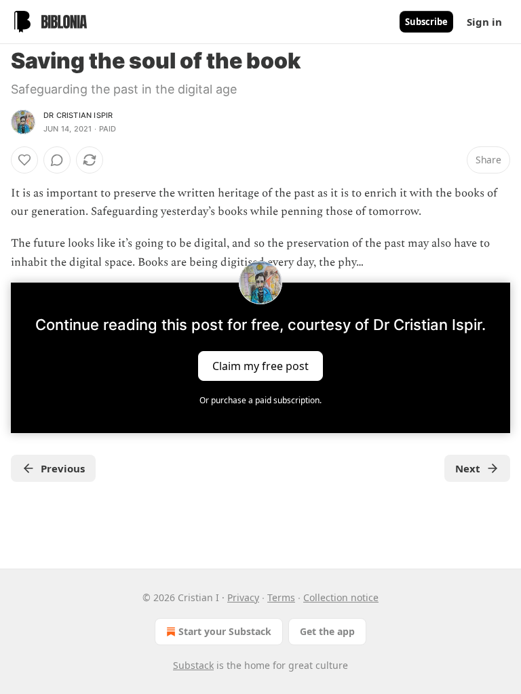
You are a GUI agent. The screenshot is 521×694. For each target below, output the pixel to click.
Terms (281, 597)
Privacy (243, 597)
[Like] (24, 160)
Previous (63, 468)
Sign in (484, 21)
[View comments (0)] (57, 160)
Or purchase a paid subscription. (260, 400)
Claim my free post (260, 365)
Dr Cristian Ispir (78, 115)
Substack (193, 665)
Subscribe (426, 22)
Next (467, 468)
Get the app (327, 631)
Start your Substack (224, 631)
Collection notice (341, 597)
